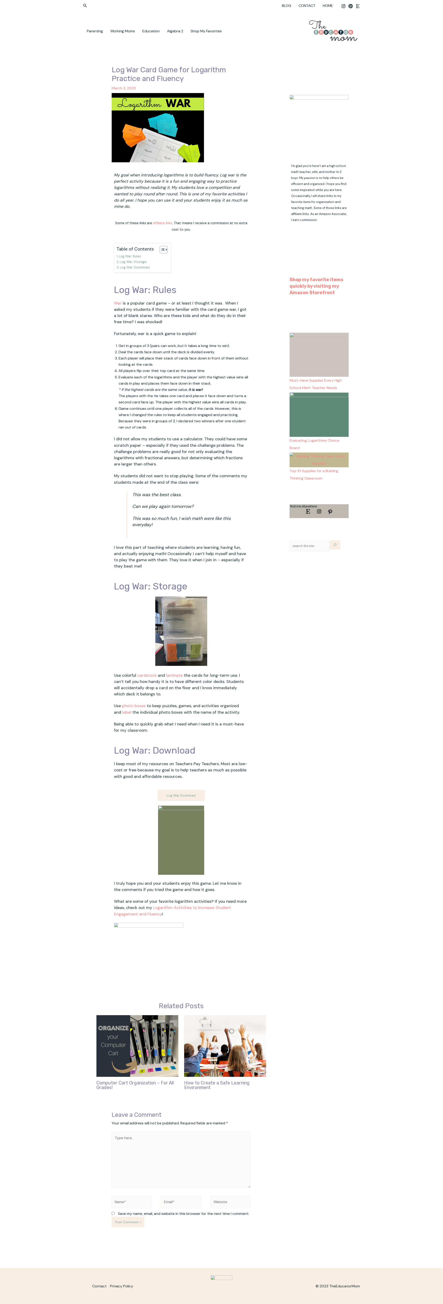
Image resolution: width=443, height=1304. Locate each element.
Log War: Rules (130, 256)
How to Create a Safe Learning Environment (217, 1085)
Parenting (95, 31)
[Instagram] (343, 6)
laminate (174, 675)
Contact (99, 1286)
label (126, 712)
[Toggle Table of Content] (161, 250)
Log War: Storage (133, 262)
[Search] (335, 544)
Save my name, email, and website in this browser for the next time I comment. (183, 1213)
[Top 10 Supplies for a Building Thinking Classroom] (319, 459)
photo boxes (134, 705)
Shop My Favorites (206, 31)
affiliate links (162, 223)
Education (151, 31)
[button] (85, 6)
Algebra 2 (175, 31)
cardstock (147, 675)
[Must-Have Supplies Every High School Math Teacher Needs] (319, 354)
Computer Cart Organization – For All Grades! (135, 1085)
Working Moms (122, 31)
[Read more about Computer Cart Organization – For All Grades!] (137, 1045)
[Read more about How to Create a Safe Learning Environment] (225, 1045)
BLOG (286, 5)
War (118, 303)
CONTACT (307, 5)
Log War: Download (135, 267)
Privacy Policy (121, 1286)
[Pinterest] (350, 6)
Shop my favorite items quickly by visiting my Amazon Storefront (316, 286)
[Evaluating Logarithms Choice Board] (319, 414)
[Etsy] (358, 6)
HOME (328, 5)
